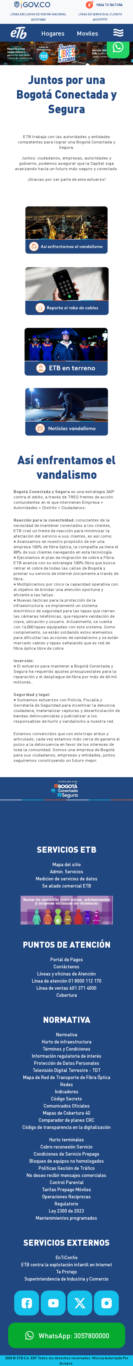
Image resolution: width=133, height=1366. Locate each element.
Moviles (87, 33)
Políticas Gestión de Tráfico (67, 1168)
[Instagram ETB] (106, 1303)
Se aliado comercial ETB (66, 886)
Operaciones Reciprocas (66, 1196)
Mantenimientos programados (66, 1218)
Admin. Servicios (66, 871)
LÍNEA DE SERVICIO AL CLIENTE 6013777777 (100, 16)
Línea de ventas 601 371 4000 (66, 988)
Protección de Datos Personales (66, 1063)
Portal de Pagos (66, 959)
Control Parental (67, 1182)
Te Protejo (66, 1272)
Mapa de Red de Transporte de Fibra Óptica (66, 1077)
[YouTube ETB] (53, 1303)
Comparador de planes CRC (66, 1120)
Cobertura (66, 995)
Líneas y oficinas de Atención (66, 974)
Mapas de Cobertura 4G (66, 1113)
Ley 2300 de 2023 (66, 1211)
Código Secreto (66, 1098)
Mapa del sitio (66, 864)
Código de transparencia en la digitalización (66, 1127)
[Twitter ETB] (79, 1303)
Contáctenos (66, 966)
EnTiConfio (67, 1257)
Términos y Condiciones (66, 1049)
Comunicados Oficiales (67, 1106)
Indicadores (66, 1091)
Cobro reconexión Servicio (66, 1147)
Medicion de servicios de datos (67, 878)
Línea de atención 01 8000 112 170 (66, 981)
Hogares (53, 33)
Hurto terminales (66, 1139)
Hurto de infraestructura (67, 1042)
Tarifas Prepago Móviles (66, 1189)
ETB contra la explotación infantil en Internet (66, 1264)
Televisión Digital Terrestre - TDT (67, 1070)
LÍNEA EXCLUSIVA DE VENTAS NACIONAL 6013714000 (38, 16)
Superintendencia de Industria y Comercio (66, 1279)
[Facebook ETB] (26, 1303)
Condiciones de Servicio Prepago (66, 1154)
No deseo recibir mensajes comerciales (66, 1175)
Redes (66, 1084)
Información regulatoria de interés (66, 1056)
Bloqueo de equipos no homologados (66, 1161)
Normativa (66, 1034)
